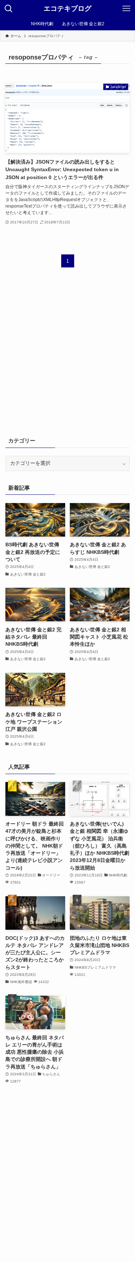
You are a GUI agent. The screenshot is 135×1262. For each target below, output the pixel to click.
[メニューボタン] (126, 8)
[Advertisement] (67, 356)
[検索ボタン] (8, 8)
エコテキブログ (67, 8)
